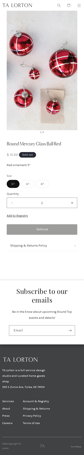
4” (45, 185)
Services (8, 401)
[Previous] (11, 70)
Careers (7, 423)
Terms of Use (31, 423)
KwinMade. (76, 446)
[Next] (73, 70)
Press (6, 415)
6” (30, 185)
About (6, 408)
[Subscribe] (70, 330)
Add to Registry (17, 215)
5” (15, 185)
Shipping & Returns (36, 408)
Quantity (13, 194)
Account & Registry (36, 401)
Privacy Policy (32, 415)
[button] (79, 5)
